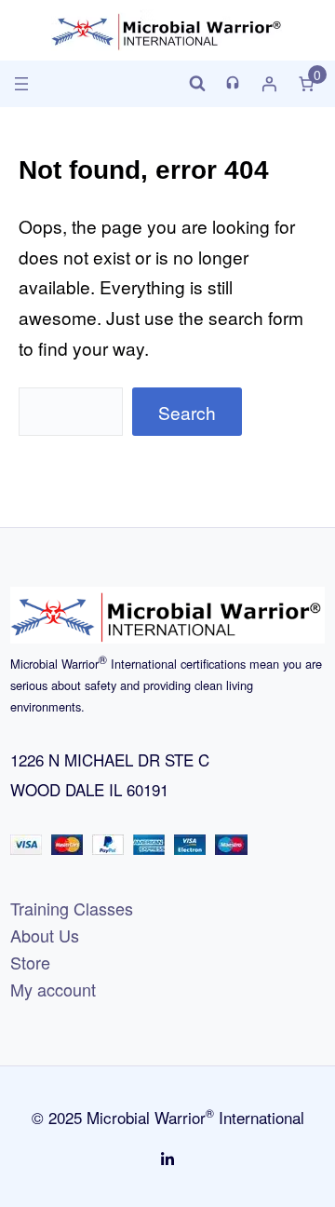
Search (187, 412)
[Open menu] (21, 84)
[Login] (269, 83)
